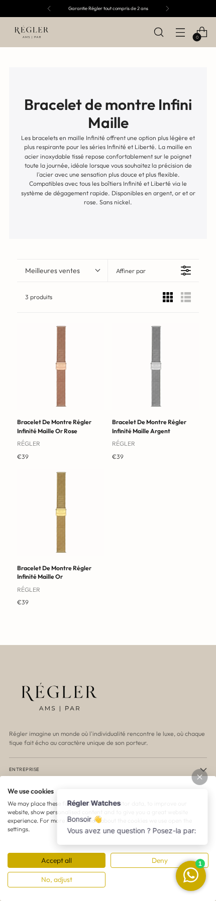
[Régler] (31, 32)
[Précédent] (49, 8)
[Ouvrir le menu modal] (180, 32)
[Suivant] (167, 8)
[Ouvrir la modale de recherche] (158, 32)
